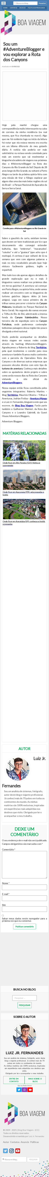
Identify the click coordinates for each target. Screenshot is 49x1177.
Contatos (13, 8)
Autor (6, 1142)
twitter (19, 1089)
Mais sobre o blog (35, 1080)
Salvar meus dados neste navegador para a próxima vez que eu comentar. (24, 919)
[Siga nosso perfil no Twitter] (5, 1152)
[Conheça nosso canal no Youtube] (17, 1152)
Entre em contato (14, 1080)
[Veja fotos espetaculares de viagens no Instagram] (11, 1152)
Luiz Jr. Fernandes (36, 1136)
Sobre (5, 8)
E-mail (5, 894)
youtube (30, 1089)
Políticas (34, 1142)
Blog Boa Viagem (24, 405)
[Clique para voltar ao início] (24, 23)
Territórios (41, 347)
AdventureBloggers (12, 382)
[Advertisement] (24, 96)
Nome (5, 883)
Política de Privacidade (36, 8)
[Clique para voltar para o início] (25, 1124)
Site (4, 905)
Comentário (8, 849)
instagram (24, 1089)
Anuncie (22, 8)
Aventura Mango (38, 398)
